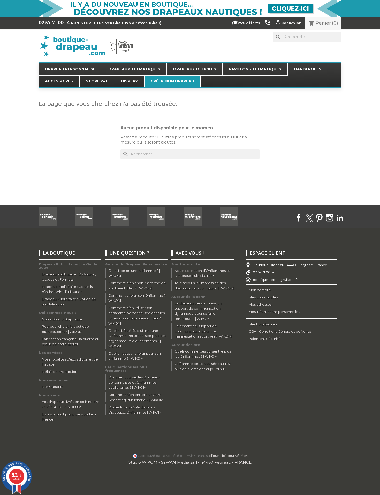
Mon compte (260, 290)
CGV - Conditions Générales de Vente (280, 331)
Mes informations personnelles (274, 312)
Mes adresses (260, 304)
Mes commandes (263, 297)
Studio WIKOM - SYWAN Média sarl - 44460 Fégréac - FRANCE (190, 462)
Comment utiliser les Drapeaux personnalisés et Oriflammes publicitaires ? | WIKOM (134, 382)
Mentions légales (263, 324)
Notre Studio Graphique (62, 319)
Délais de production (59, 372)
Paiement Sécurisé (265, 338)
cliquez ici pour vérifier (228, 456)
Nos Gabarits (52, 387)
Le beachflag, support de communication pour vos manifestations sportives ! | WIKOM (203, 331)
